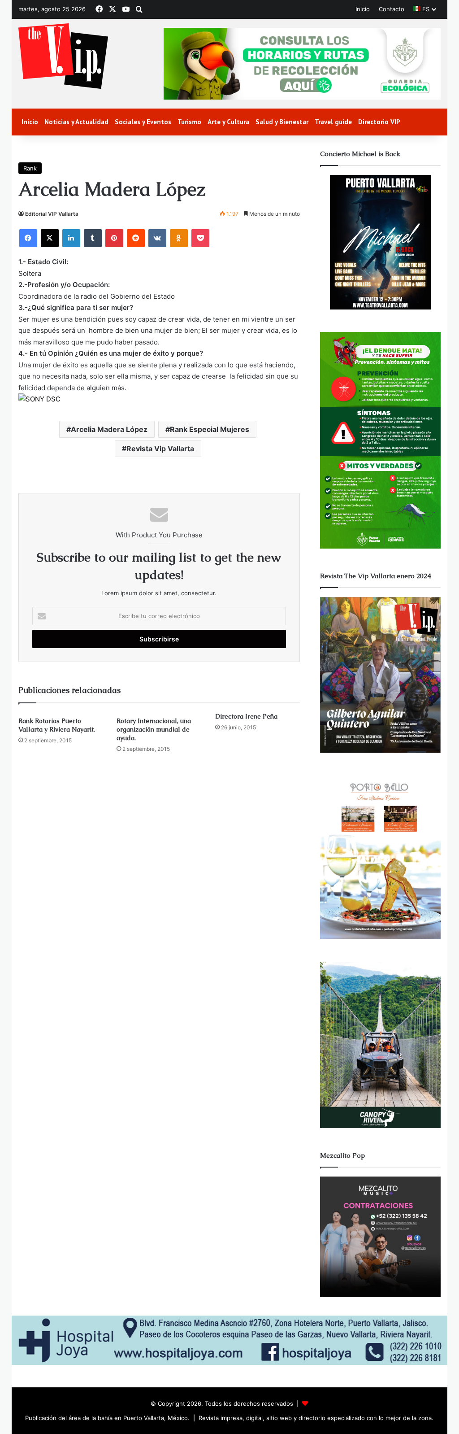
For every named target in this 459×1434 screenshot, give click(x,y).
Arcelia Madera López (109, 429)
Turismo (189, 122)
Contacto (391, 9)
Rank (30, 168)
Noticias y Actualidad (76, 122)
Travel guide (333, 122)
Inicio (362, 9)
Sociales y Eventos (143, 122)
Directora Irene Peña (246, 716)
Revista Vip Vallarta (160, 448)
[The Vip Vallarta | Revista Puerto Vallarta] (63, 56)
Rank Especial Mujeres (209, 429)
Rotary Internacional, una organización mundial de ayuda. (154, 729)
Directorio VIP (379, 122)
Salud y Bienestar (281, 122)
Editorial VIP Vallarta (51, 213)
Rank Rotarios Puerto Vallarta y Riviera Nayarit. (56, 725)
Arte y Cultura (228, 122)
